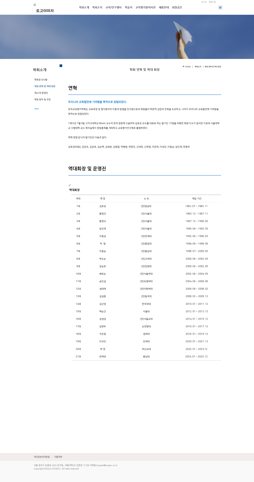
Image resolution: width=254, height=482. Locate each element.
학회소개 (84, 7)
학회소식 (97, 7)
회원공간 (177, 7)
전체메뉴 (220, 7)
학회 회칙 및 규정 (42, 99)
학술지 (128, 7)
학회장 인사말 (40, 79)
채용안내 (164, 7)
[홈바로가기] (44, 7)
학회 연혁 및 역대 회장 (44, 86)
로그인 (204, 2)
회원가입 (212, 2)
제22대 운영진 (41, 93)
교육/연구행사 (114, 7)
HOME (188, 67)
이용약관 (58, 457)
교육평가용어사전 (146, 7)
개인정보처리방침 (42, 457)
